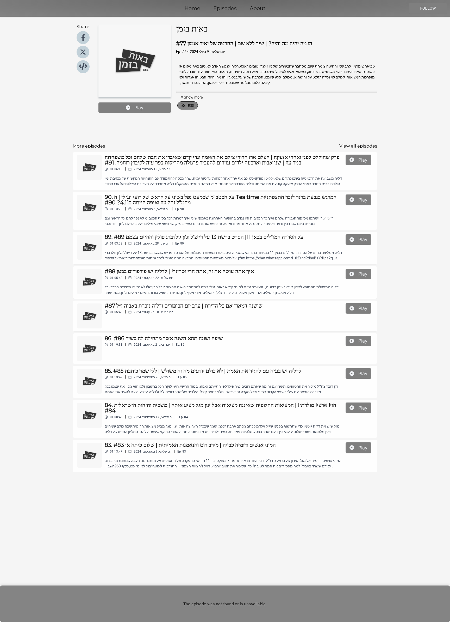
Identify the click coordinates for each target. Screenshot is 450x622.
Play (138, 107)
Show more (193, 97)
